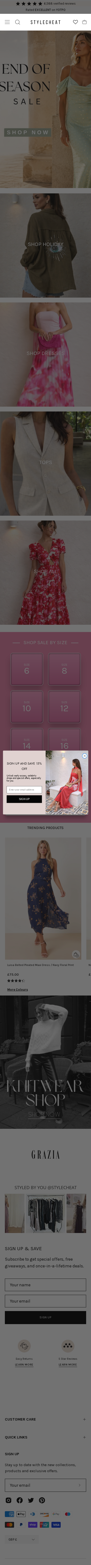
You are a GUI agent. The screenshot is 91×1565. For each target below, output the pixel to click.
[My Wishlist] (75, 22)
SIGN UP (24, 799)
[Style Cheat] (45, 22)
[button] (18, 22)
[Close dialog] (84, 756)
